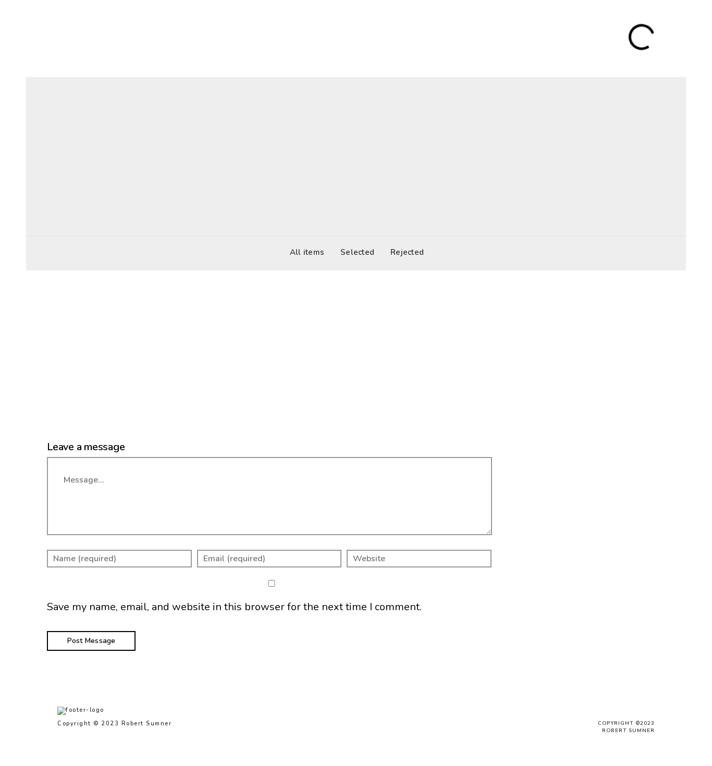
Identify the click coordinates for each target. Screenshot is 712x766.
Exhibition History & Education (423, 38)
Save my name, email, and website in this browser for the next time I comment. (234, 607)
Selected (357, 252)
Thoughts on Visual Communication (289, 38)
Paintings (124, 38)
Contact (504, 38)
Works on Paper (182, 38)
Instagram (546, 38)
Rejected (407, 252)
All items (307, 252)
